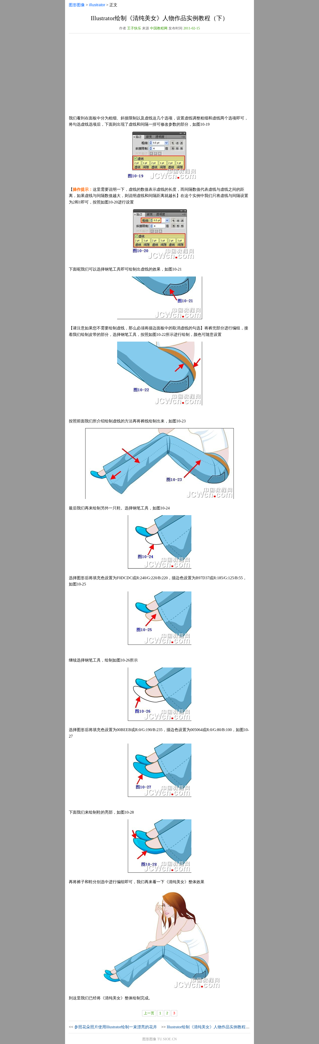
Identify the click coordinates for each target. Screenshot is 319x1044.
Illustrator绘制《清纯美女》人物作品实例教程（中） (212, 1027)
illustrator (97, 5)
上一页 (149, 1013)
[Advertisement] (159, 76)
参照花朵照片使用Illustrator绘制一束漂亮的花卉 (115, 1027)
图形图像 (77, 5)
